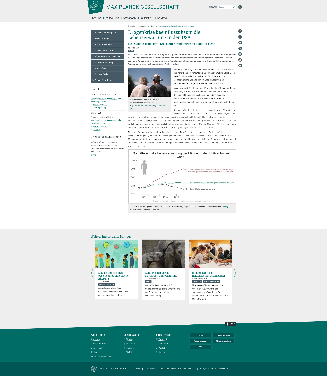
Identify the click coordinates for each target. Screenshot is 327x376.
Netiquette (160, 352)
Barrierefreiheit (184, 368)
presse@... (97, 129)
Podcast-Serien (102, 74)
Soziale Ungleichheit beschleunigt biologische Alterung (113, 275)
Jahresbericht (97, 348)
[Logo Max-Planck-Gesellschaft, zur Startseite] (133, 9)
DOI (94, 155)
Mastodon (130, 343)
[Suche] (233, 7)
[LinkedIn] (240, 37)
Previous (92, 273)
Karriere (146, 18)
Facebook (163, 339)
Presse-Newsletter (103, 80)
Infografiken (100, 68)
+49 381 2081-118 (100, 104)
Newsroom (129, 18)
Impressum (150, 368)
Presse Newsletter (224, 335)
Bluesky (129, 339)
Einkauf (94, 352)
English (213, 7)
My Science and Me (104, 50)
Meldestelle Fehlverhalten (102, 356)
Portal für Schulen (103, 44)
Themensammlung (223, 341)
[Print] (240, 65)
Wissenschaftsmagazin (105, 33)
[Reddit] (240, 43)
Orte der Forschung (104, 62)
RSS (200, 347)
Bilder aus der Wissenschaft (108, 56)
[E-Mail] (240, 60)
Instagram (163, 343)
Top (233, 324)
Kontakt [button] (96, 89)
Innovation (161, 18)
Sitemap (139, 368)
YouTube (162, 348)
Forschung (112, 18)
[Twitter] (240, 48)
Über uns (96, 18)
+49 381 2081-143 (100, 126)
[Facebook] (240, 31)
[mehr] (154, 103)
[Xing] (240, 54)
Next (235, 273)
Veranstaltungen (102, 39)
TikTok (129, 352)
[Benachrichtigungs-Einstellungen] (240, 7)
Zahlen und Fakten (99, 343)
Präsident (95, 339)
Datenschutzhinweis (167, 368)
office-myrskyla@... (100, 108)
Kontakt (200, 335)
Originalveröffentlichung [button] (106, 136)
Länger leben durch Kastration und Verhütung (161, 274)
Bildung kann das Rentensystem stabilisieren (208, 274)
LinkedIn (130, 348)
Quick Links (98, 334)
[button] (169, 94)
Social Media (131, 334)
